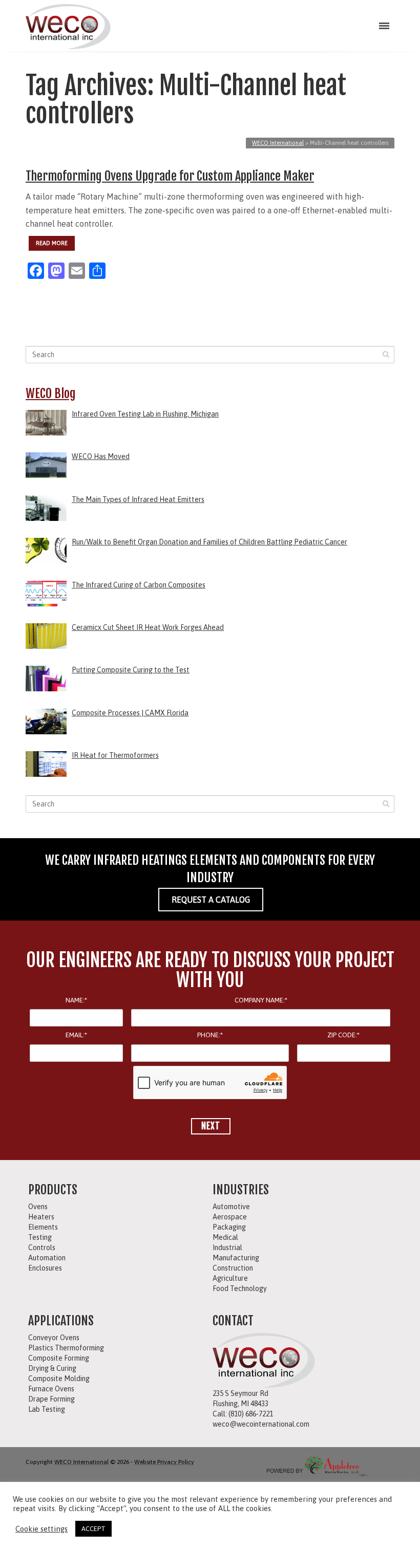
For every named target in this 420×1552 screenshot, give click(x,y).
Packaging (229, 1227)
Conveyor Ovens (53, 1338)
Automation (47, 1258)
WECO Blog (51, 393)
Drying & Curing (52, 1368)
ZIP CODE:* (343, 1035)
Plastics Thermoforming (66, 1348)
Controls (41, 1247)
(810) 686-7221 (250, 1414)
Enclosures (45, 1268)
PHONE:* (210, 1035)
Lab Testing (46, 1409)
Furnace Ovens (51, 1389)
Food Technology (240, 1288)
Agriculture (230, 1278)
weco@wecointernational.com (261, 1424)
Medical (225, 1237)
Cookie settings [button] (41, 1528)
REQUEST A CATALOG (211, 899)
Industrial (227, 1247)
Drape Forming (51, 1399)
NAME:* (76, 1000)
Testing (40, 1237)
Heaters (41, 1217)
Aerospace (230, 1217)
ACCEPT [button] (93, 1529)
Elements (43, 1227)
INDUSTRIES (241, 1189)
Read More (52, 243)
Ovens (38, 1207)
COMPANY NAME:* (261, 1000)
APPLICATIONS (61, 1320)
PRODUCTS (52, 1189)
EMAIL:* (76, 1035)
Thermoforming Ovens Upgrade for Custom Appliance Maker (170, 176)
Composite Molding (59, 1378)
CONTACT (233, 1320)
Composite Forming (58, 1358)
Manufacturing (236, 1258)
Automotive (231, 1207)
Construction (233, 1268)
